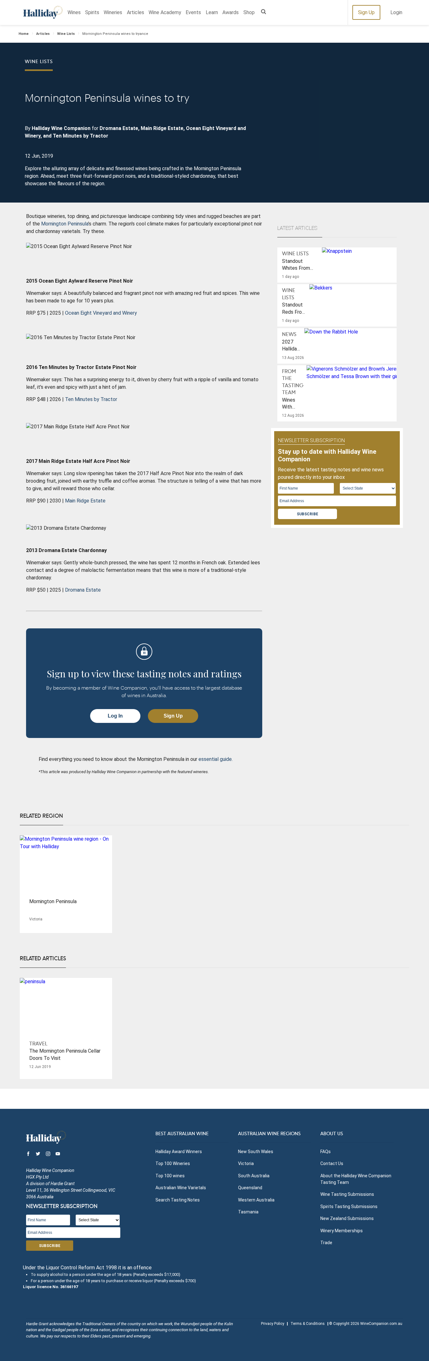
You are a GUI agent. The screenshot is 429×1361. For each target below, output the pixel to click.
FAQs (325, 1151)
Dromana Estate (83, 590)
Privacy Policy (272, 1323)
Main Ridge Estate (85, 501)
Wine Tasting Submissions (347, 1194)
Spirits (92, 12)
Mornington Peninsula (64, 224)
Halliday (43, 12)
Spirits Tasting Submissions (348, 1206)
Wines (74, 12)
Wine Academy (165, 12)
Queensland (250, 1187)
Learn (212, 12)
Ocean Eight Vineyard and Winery (101, 313)
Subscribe (307, 514)
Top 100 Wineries (172, 1163)
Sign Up (366, 12)
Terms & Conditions (308, 1323)
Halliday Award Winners (178, 1151)
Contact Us (331, 1163)
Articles (135, 12)
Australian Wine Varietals (180, 1187)
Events (193, 12)
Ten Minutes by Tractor (91, 399)
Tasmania (248, 1211)
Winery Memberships (341, 1230)
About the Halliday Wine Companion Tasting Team (355, 1179)
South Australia (253, 1175)
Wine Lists (66, 34)
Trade (326, 1242)
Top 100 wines (170, 1175)
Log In (115, 715)
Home (24, 34)
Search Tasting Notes (177, 1199)
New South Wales (255, 1151)
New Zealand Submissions (347, 1218)
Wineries (113, 12)
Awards (230, 12)
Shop (249, 12)
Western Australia (256, 1199)
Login (396, 12)
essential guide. (215, 759)
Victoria (246, 1163)
